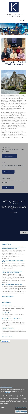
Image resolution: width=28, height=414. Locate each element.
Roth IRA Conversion (8, 328)
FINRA (6, 392)
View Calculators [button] (9, 156)
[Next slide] (26, 30)
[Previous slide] (1, 30)
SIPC (9, 392)
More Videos (14, 212)
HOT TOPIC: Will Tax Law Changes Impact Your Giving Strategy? (12, 271)
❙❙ (16, 32)
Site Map (2, 407)
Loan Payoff (5, 312)
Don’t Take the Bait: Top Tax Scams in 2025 (13, 261)
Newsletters (6, 244)
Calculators (6, 302)
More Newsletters (8, 296)
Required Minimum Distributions (12, 318)
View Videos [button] (8, 172)
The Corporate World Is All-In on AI (12, 284)
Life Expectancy (7, 305)
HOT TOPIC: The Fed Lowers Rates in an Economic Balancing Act (14, 247)
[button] (21, 20)
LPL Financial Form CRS (6, 387)
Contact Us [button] (7, 187)
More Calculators (7, 336)
